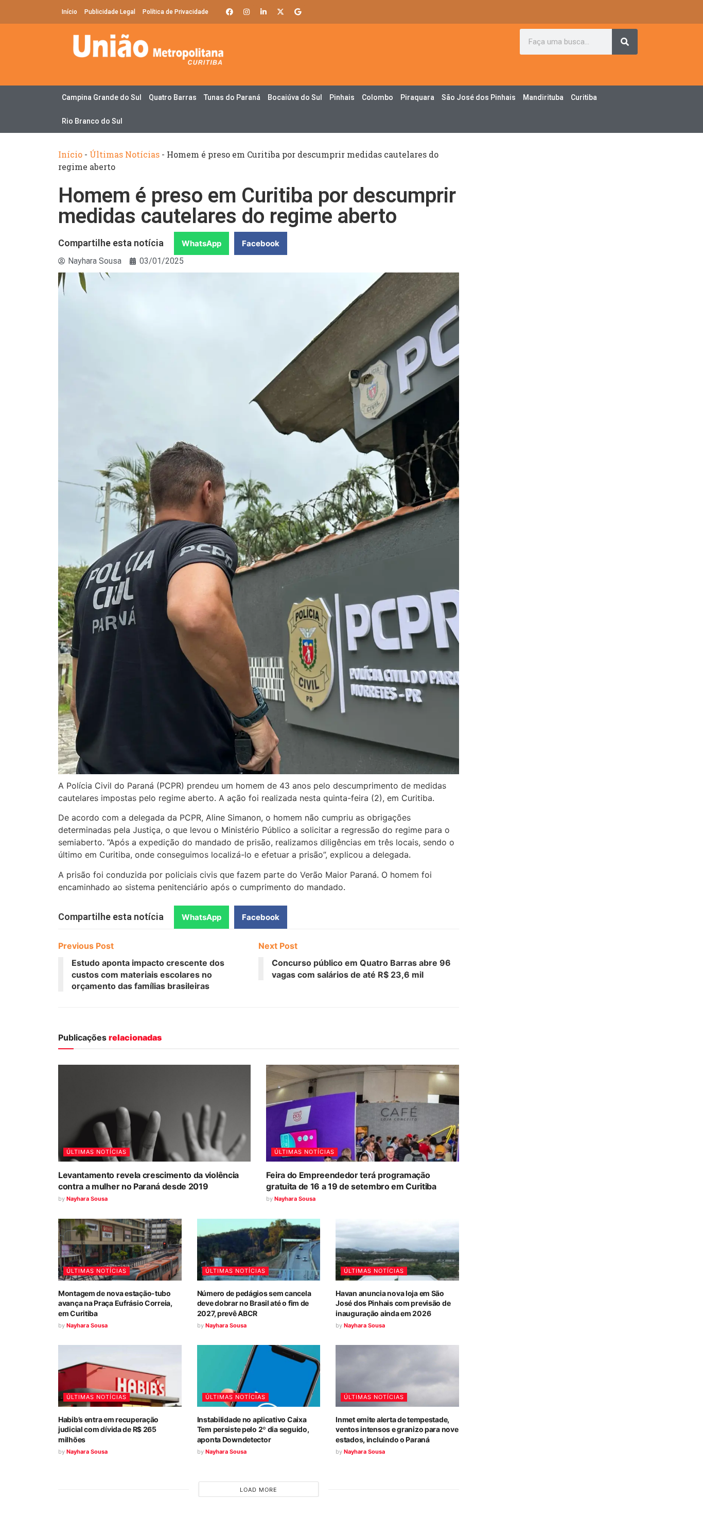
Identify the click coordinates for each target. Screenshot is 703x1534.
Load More (258, 1489)
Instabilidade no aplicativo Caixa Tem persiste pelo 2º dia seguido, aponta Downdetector (253, 1429)
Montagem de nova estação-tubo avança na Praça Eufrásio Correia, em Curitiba (115, 1303)
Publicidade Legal (109, 11)
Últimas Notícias (125, 154)
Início (69, 11)
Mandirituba (543, 97)
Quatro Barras (173, 97)
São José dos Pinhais (479, 97)
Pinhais (342, 97)
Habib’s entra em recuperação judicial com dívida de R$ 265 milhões (108, 1429)
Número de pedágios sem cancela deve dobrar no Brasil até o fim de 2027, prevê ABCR (254, 1303)
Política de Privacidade (175, 11)
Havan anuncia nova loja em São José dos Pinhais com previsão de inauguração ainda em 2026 (393, 1303)
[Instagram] (246, 12)
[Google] (297, 12)
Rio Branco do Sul (92, 121)
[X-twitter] (280, 12)
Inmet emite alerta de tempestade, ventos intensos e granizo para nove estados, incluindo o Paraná (397, 1429)
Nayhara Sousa (87, 1198)
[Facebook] (229, 12)
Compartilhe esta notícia (111, 242)
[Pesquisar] (625, 42)
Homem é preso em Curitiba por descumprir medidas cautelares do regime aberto (257, 205)
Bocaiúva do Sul (295, 97)
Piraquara (417, 97)
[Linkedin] (263, 12)
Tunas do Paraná (232, 97)
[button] (201, 243)
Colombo (377, 97)
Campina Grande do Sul (102, 97)
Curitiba (584, 97)
